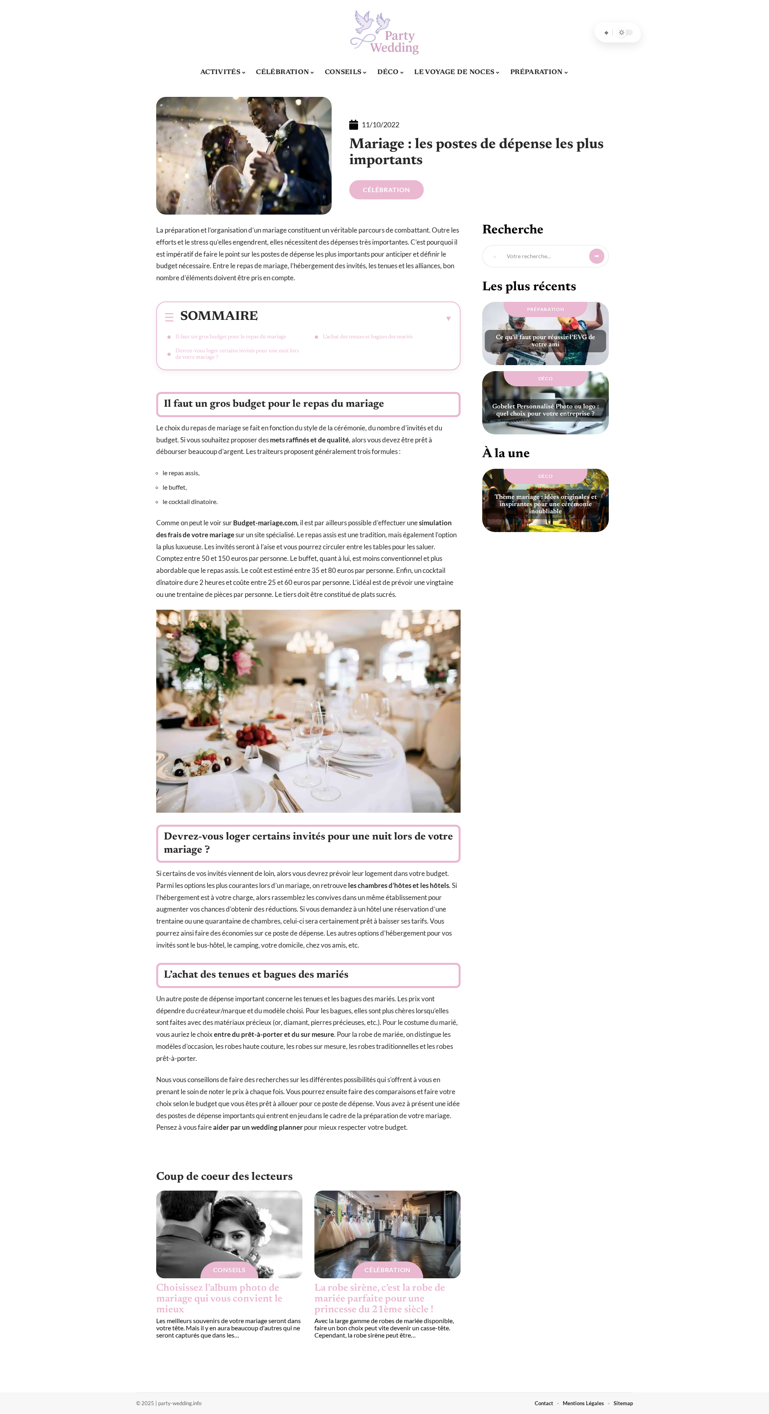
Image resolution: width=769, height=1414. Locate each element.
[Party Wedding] (384, 32)
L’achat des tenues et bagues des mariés (368, 337)
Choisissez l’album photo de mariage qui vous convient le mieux (219, 1299)
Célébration (386, 189)
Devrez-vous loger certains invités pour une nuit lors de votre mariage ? (237, 354)
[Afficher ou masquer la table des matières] (355, 318)
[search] (606, 32)
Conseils (229, 1269)
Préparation (545, 309)
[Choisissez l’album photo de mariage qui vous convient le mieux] (229, 1234)
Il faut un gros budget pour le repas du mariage (230, 337)
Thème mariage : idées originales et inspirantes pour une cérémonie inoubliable (546, 504)
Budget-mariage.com (265, 522)
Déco (545, 379)
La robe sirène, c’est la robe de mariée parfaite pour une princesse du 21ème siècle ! (379, 1299)
